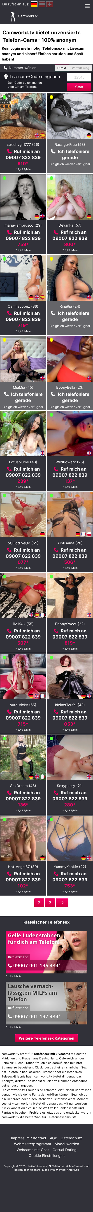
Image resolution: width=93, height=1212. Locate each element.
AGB (53, 1138)
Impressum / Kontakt (28, 1138)
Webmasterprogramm (32, 1144)
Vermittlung (80, 68)
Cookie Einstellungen (47, 1155)
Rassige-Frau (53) (70, 144)
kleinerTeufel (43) (70, 705)
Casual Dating (65, 1150)
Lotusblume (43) (23, 462)
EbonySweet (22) (70, 624)
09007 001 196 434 (36, 965)
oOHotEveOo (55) (23, 543)
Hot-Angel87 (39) (23, 866)
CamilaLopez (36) (23, 306)
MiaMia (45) (23, 387)
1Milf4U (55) (23, 624)
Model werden (67, 1144)
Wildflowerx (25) (70, 462)
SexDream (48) (23, 785)
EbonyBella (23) (70, 387)
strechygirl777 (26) (23, 144)
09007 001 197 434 (36, 1016)
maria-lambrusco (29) (23, 225)
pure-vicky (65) (23, 705)
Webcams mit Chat (33, 1150)
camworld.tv (43, 1076)
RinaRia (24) (70, 306)
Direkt (61, 68)
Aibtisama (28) (70, 543)
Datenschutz (71, 1138)
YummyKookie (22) (70, 866)
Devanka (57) (69, 225)
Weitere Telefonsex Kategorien (46, 1038)
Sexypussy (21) (70, 785)
